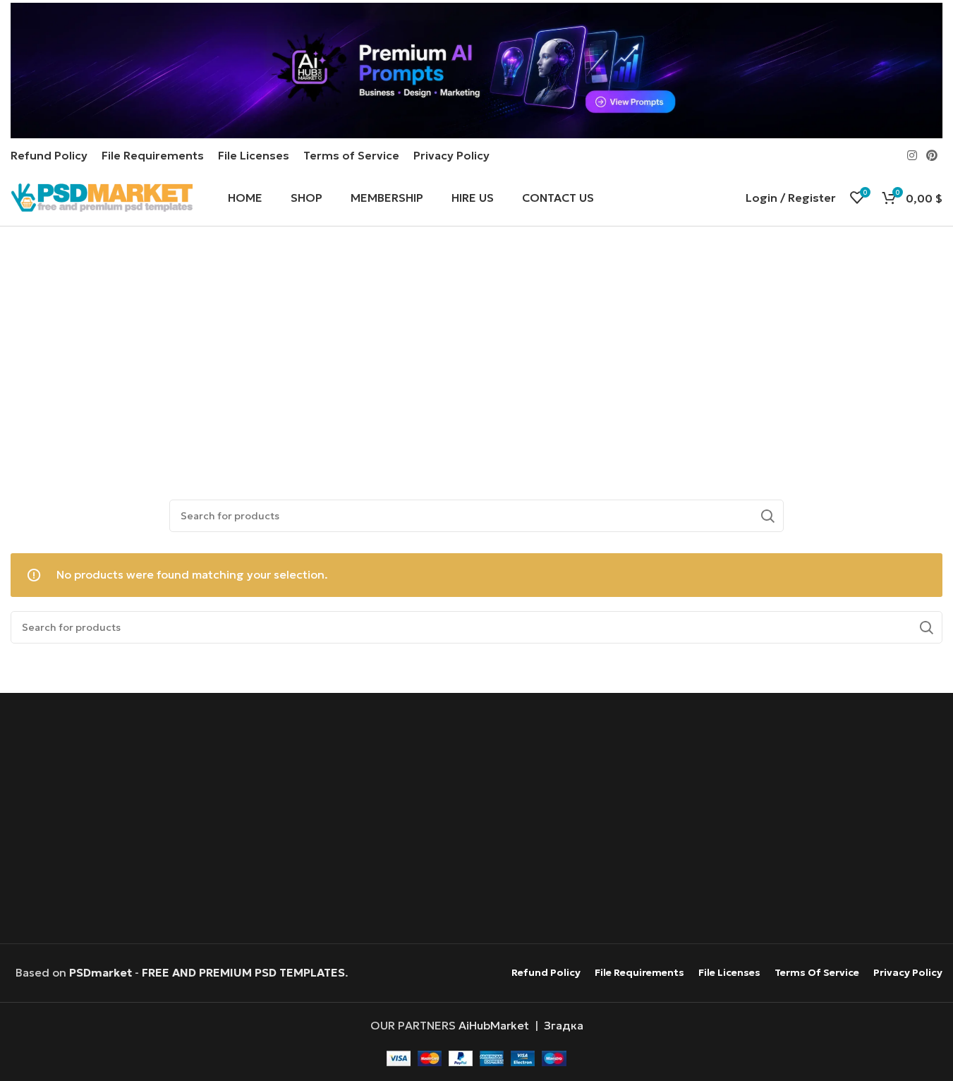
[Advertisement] (476, 353)
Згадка (563, 1025)
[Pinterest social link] (932, 155)
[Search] (767, 516)
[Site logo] (102, 196)
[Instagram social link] (911, 155)
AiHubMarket (494, 1025)
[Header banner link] (476, 70)
